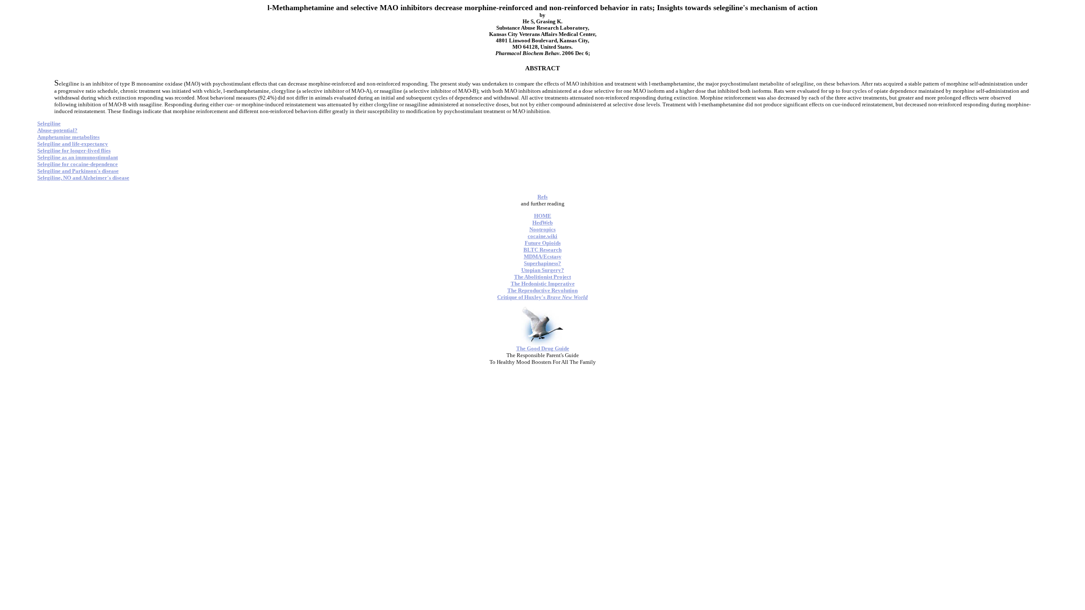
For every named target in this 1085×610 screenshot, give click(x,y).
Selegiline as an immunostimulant (77, 157)
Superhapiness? (542, 263)
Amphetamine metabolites (68, 137)
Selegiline (49, 123)
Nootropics (542, 229)
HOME (542, 216)
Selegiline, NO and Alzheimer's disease (83, 178)
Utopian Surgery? (542, 270)
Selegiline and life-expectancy (72, 144)
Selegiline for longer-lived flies (74, 150)
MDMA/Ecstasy (543, 256)
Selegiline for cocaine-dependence (77, 164)
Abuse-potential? (57, 130)
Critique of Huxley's (542, 297)
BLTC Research (542, 250)
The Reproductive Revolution (542, 290)
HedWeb (542, 222)
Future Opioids (543, 243)
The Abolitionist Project (542, 277)
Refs (542, 197)
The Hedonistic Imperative (543, 283)
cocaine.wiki (542, 236)
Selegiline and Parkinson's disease (78, 171)
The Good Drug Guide (542, 348)
